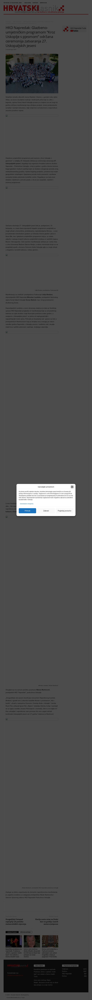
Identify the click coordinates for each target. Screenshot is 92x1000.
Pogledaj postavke (64, 511)
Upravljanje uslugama (26, 503)
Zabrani (46, 511)
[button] (72, 487)
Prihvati (27, 511)
